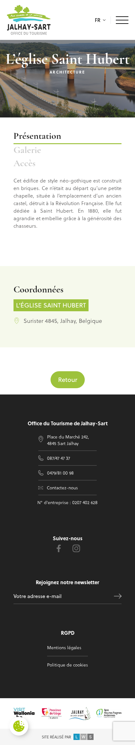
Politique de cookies (67, 664)
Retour (67, 379)
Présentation (37, 136)
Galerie (27, 150)
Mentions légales (64, 647)
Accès (24, 164)
